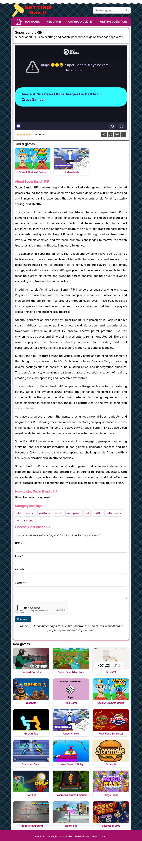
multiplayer (73, 513)
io (18, 520)
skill (19, 513)
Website (20, 569)
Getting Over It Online (115, 21)
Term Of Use (98, 836)
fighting (28, 520)
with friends (113, 513)
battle (97, 513)
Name (19, 543)
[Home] (33, 10)
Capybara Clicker (80, 21)
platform (44, 513)
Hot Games (32, 21)
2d (87, 513)
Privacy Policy (82, 836)
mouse (30, 513)
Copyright (52, 836)
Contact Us (66, 836)
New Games (54, 21)
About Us (39, 836)
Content (21, 582)
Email (19, 556)
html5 (58, 513)
